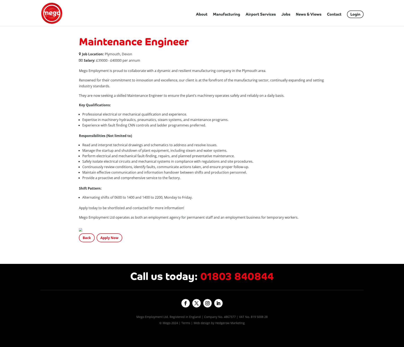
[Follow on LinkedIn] (218, 303)
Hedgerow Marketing (230, 323)
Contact (334, 15)
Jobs (285, 15)
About (201, 15)
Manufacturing (226, 15)
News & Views (309, 15)
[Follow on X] (196, 303)
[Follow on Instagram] (207, 303)
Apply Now (109, 237)
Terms (185, 323)
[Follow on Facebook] (185, 303)
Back (87, 237)
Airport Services (261, 15)
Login (355, 14)
